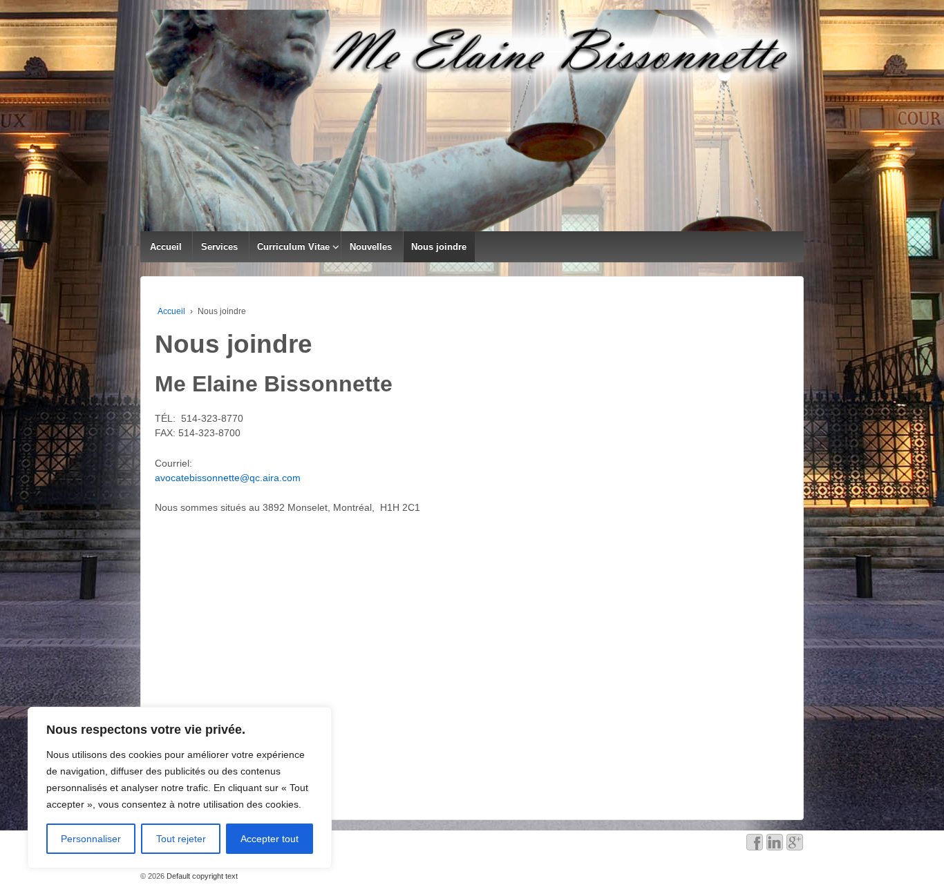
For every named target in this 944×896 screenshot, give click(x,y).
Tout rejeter (181, 838)
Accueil (166, 247)
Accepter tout (269, 838)
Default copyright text (201, 876)
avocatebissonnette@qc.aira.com (228, 477)
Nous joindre (438, 247)
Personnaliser (91, 838)
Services (219, 247)
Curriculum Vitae (293, 247)
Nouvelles (371, 247)
